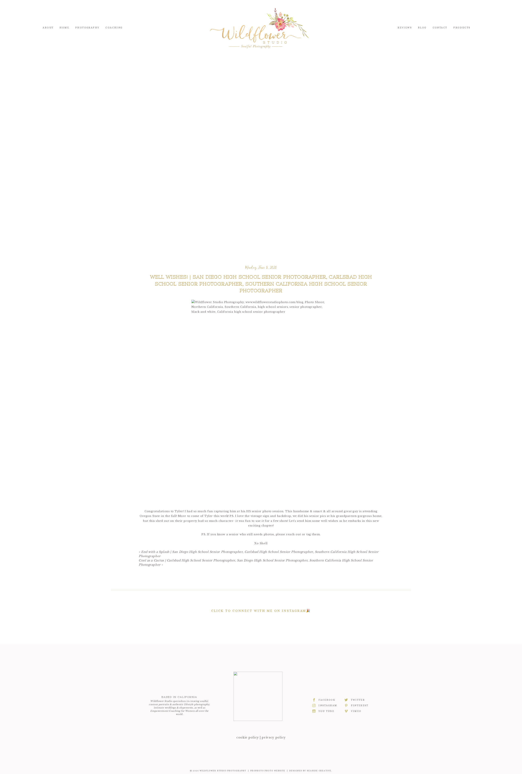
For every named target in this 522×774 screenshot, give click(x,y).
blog (422, 27)
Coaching (114, 27)
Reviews (405, 27)
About (48, 27)
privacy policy (274, 737)
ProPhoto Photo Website (267, 771)
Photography (87, 27)
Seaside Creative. (319, 771)
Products (461, 27)
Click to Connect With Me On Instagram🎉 (261, 611)
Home (64, 27)
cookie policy (247, 737)
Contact (440, 27)
